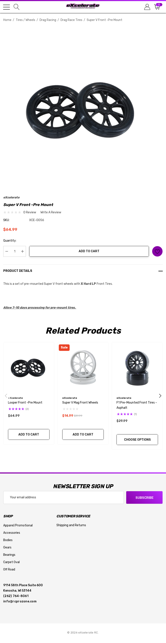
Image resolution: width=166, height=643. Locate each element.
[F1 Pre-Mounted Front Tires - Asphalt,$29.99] (137, 367)
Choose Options (137, 440)
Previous (6, 395)
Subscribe (144, 498)
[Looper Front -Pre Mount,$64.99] (28, 367)
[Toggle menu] (6, 7)
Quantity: (9, 240)
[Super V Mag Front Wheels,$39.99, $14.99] (83, 367)
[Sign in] (147, 7)
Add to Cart (89, 251)
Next (160, 395)
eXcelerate (11, 197)
